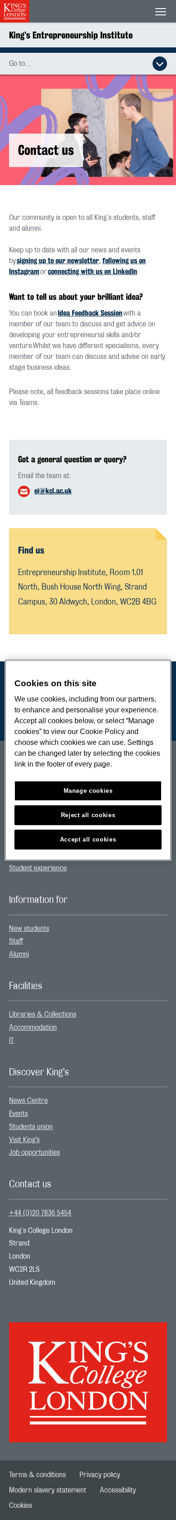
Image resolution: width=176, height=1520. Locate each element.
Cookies (20, 1505)
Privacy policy (99, 1474)
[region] (88, 760)
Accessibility (118, 1490)
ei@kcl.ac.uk (53, 491)
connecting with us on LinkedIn (92, 271)
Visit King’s (24, 1139)
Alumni (19, 954)
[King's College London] (88, 1374)
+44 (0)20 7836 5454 (40, 1213)
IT (11, 1040)
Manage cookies (88, 790)
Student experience (38, 868)
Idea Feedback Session (90, 313)
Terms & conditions (37, 1474)
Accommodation (33, 1027)
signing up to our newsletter (58, 261)
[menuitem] (88, 868)
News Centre (28, 1100)
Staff (16, 941)
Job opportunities (34, 1152)
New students (29, 928)
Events (18, 1113)
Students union (31, 1126)
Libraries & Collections (42, 1014)
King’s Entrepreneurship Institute (71, 35)
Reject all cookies (88, 815)
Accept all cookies (88, 839)
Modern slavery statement (47, 1490)
